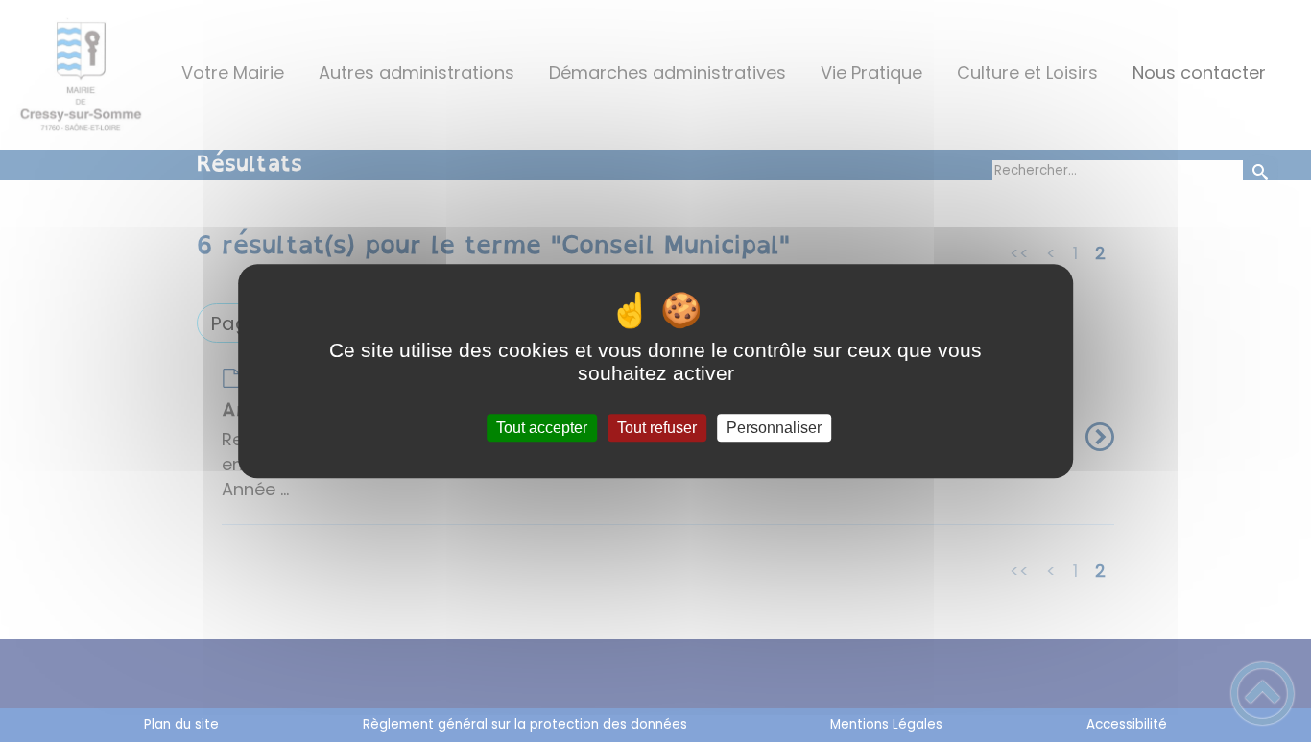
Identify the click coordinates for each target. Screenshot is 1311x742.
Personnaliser (774, 427)
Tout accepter (541, 427)
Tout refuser (657, 427)
